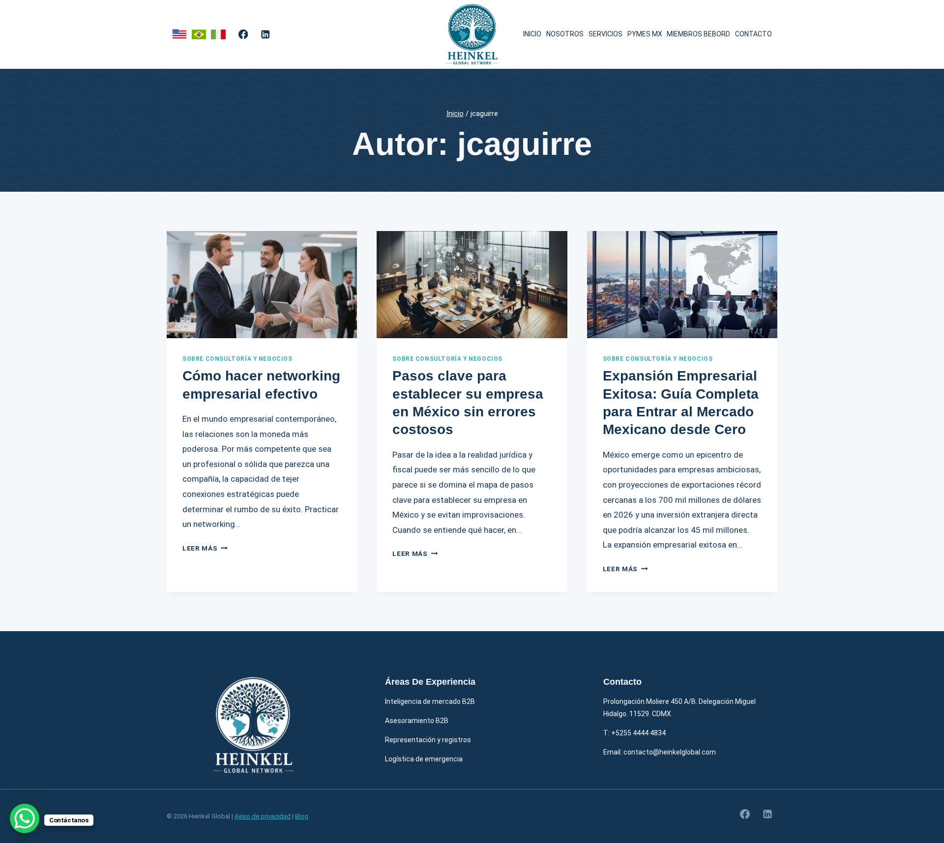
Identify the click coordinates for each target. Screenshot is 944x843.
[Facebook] (243, 34)
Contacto (753, 34)
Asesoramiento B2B (416, 721)
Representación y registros (428, 740)
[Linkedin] (265, 34)
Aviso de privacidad (263, 816)
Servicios (605, 34)
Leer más (205, 548)
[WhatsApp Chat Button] (24, 818)
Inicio (532, 34)
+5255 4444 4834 (638, 733)
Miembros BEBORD (698, 34)
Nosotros (565, 34)
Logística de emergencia (424, 759)
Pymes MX (644, 34)
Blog (301, 816)
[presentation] (262, 284)
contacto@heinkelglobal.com (669, 752)
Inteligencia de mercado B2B (430, 701)
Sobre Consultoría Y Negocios (237, 358)
